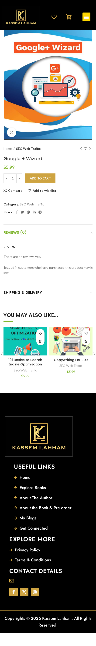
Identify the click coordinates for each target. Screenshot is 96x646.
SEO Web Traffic (28, 148)
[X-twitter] (24, 592)
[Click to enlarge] (11, 132)
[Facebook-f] (13, 592)
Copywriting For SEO (71, 360)
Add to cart (40, 178)
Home (7, 148)
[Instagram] (35, 592)
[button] (86, 17)
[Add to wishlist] (40, 333)
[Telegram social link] (40, 212)
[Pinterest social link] (28, 212)
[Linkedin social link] (34, 212)
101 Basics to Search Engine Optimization (25, 362)
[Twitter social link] (22, 212)
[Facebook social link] (16, 212)
